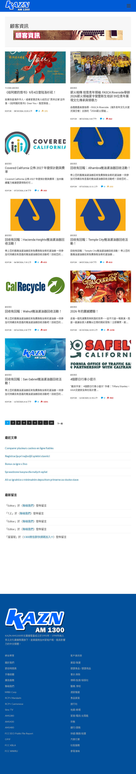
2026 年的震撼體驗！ (84, 311)
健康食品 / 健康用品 (80, 668)
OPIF (7, 739)
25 (51, 422)
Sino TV (9, 709)
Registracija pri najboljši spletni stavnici (27, 456)
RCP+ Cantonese (14, 703)
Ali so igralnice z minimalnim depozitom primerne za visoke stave (41, 479)
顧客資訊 (15, 88)
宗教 (72, 721)
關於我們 (9, 662)
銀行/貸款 (75, 727)
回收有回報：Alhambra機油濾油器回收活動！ (100, 168)
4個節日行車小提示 (83, 379)
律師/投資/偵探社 (79, 680)
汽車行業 (75, 739)
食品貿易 (75, 697)
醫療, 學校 (75, 686)
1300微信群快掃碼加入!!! (38, 536)
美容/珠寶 (75, 662)
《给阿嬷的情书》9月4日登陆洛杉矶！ (30, 92)
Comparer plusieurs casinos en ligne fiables (29, 448)
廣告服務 (9, 680)
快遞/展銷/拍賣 (78, 733)
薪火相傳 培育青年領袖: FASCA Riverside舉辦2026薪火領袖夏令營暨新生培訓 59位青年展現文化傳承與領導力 (100, 96)
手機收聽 (9, 674)
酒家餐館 (75, 692)
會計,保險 (75, 674)
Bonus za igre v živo (16, 463)
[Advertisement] (68, 569)
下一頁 (60, 424)
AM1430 (9, 721)
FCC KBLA (10, 745)
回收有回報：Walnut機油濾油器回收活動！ (33, 311)
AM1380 (9, 715)
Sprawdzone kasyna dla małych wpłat (26, 471)
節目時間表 (11, 668)
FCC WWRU (11, 751)
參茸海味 (75, 751)
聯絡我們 (28, 505)
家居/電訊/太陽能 (79, 715)
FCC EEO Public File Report (19, 733)
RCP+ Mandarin (13, 697)
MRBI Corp (10, 692)
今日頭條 (8, 88)
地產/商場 (75, 709)
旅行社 (73, 703)
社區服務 (75, 745)
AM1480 (9, 727)
